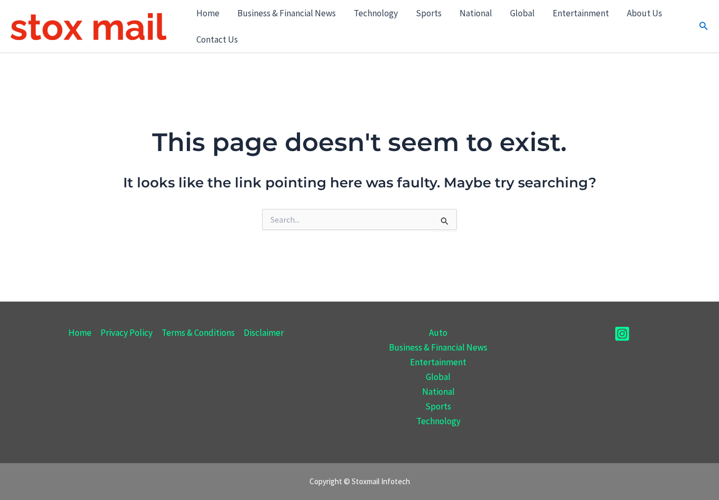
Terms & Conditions (198, 332)
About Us (644, 13)
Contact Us (217, 39)
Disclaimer (264, 332)
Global (522, 13)
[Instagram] (622, 334)
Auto (438, 332)
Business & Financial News (286, 13)
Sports (429, 13)
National (476, 13)
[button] (703, 26)
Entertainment (581, 13)
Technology (376, 13)
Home (207, 13)
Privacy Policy (127, 332)
